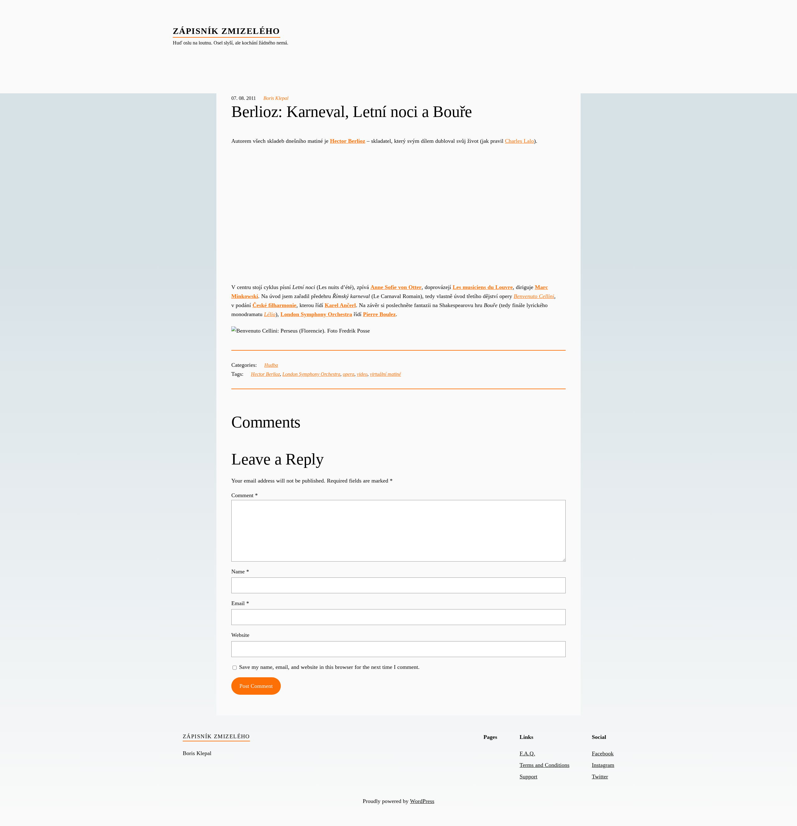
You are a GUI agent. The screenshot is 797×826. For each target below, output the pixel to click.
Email (240, 603)
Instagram (603, 765)
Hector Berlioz (265, 374)
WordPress (422, 801)
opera (348, 374)
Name (240, 571)
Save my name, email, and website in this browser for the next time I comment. (329, 667)
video (362, 374)
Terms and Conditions (544, 765)
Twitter (600, 776)
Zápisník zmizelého (226, 31)
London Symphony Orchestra (311, 374)
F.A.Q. (527, 753)
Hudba (271, 365)
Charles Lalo (519, 141)
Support (528, 776)
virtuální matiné (385, 374)
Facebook (603, 753)
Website (240, 635)
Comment (244, 495)
